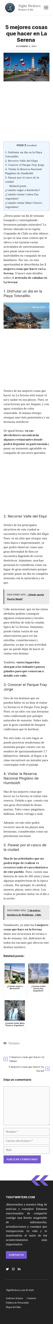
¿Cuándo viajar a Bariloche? (22, 190)
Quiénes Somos (14, 1298)
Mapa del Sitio (13, 1307)
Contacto (16, 1254)
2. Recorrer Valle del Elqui (21, 161)
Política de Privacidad (17, 1302)
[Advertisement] (26, 113)
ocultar (32, 145)
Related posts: (18, 186)
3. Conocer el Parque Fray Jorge (24, 165)
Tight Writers (29, 6)
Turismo (13, 1043)
